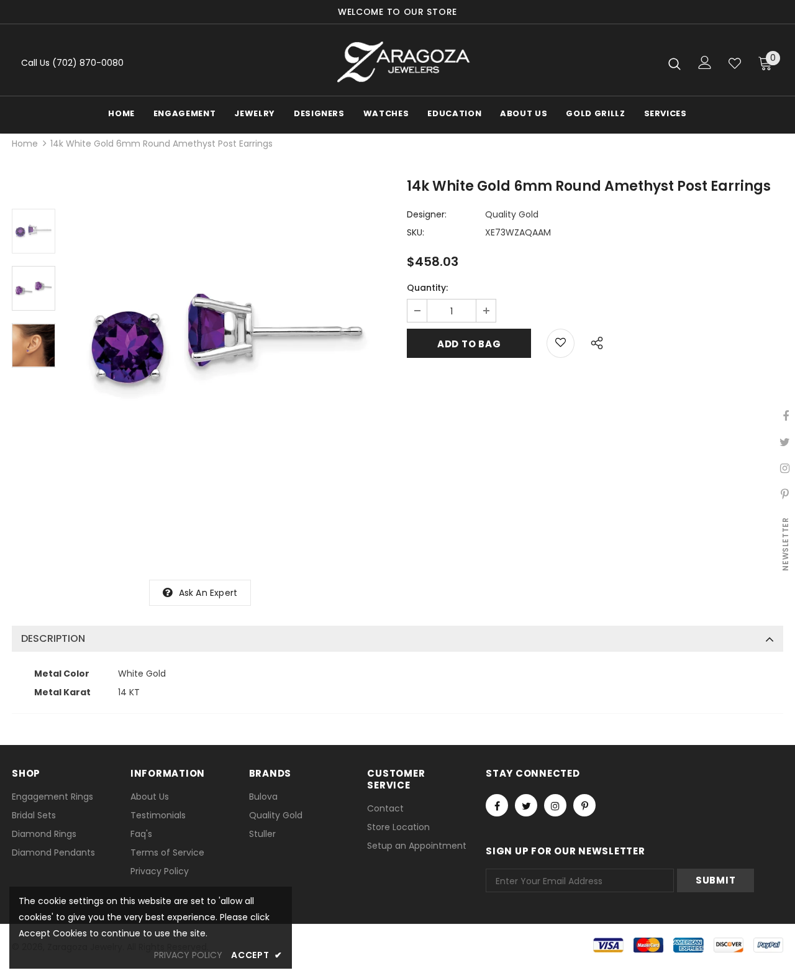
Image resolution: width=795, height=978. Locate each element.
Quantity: (427, 287)
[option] (228, 341)
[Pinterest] (584, 805)
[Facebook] (497, 805)
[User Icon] (705, 62)
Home (25, 143)
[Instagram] (555, 805)
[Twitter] (526, 805)
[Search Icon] (674, 63)
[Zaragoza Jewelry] (402, 63)
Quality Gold (511, 214)
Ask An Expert (208, 593)
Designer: (427, 214)
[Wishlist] (735, 63)
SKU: (415, 232)
